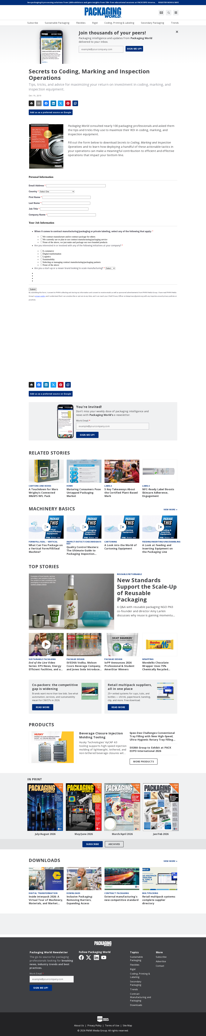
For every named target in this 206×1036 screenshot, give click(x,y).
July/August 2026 (45, 834)
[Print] (31, 103)
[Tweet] (60, 103)
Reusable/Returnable (129, 574)
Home (70, 485)
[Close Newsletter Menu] (177, 31)
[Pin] (68, 103)
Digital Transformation (43, 893)
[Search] (168, 12)
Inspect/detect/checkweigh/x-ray (84, 542)
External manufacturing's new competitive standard (121, 898)
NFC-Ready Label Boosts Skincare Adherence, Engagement (158, 493)
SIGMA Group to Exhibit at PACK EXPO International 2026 (150, 749)
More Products (143, 761)
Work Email (83, 420)
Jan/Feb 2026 (161, 834)
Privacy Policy (94, 1025)
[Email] (39, 103)
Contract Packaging (116, 893)
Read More (42, 707)
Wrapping (147, 659)
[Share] (46, 103)
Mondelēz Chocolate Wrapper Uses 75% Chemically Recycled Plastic (155, 666)
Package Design (75, 659)
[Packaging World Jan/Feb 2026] (161, 807)
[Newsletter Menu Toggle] (161, 12)
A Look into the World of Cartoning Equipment (120, 547)
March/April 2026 (122, 834)
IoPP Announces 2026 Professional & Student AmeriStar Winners (119, 666)
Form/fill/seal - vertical (43, 541)
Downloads (73, 893)
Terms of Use (112, 1025)
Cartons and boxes (40, 485)
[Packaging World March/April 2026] (122, 807)
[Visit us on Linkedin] (96, 957)
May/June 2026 (84, 834)
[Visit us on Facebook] (81, 957)
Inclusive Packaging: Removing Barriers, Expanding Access (80, 900)
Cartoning (110, 541)
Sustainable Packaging (42, 659)
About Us (79, 1025)
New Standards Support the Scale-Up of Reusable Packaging (147, 590)
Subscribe (92, 844)
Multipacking (150, 893)
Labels (108, 485)
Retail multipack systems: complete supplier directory (158, 900)
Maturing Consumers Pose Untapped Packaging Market (84, 493)
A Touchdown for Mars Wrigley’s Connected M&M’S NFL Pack (43, 493)
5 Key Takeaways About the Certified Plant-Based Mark (121, 493)
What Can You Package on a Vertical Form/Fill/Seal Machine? (46, 548)
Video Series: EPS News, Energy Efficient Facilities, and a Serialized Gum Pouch (45, 666)
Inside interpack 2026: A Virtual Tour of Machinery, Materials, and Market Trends (46, 900)
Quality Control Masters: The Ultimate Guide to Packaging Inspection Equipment (83, 551)
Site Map (127, 1025)
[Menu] (176, 12)
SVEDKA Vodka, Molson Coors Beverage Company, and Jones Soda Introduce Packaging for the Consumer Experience (84, 666)
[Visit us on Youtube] (103, 957)
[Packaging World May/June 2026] (84, 807)
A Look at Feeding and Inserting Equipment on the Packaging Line (157, 548)
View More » (170, 509)
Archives (114, 844)
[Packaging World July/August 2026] (45, 807)
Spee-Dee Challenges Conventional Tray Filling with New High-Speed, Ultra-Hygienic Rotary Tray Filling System (152, 736)
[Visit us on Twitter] (89, 957)
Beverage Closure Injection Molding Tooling (101, 735)
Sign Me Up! (134, 48)
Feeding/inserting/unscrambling (161, 541)
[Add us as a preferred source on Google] (75, 103)
